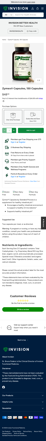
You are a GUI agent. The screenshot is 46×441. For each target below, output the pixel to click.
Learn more (31, 2)
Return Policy (38, 431)
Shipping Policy (7, 433)
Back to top (22, 340)
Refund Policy (27, 431)
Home (4, 39)
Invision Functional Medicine (16, 428)
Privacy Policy (17, 431)
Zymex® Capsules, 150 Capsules (18, 39)
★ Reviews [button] (44, 223)
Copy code (33, 31)
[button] (37, 8)
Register (22, 142)
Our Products (6, 431)
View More (33, 181)
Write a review (23, 309)
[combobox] (23, 14)
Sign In (13, 142)
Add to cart (30, 130)
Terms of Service (19, 433)
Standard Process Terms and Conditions (14, 435)
